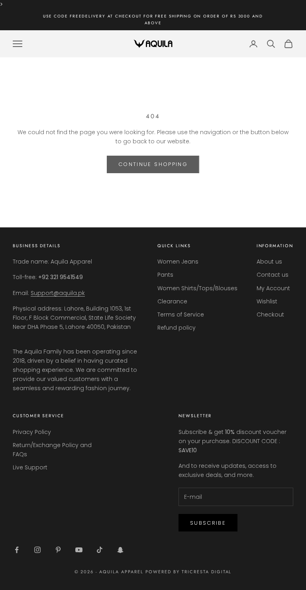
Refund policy (176, 328)
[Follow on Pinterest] (58, 550)
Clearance (172, 301)
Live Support (30, 467)
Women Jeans (177, 262)
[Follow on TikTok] (100, 550)
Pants (165, 275)
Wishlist (267, 301)
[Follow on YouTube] (79, 550)
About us (269, 262)
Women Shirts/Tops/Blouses (197, 288)
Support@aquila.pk (58, 293)
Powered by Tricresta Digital (188, 572)
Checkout (270, 314)
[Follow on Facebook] (17, 550)
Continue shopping (153, 164)
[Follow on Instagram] (37, 550)
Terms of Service (180, 314)
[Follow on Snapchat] (120, 550)
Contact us (272, 275)
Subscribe (208, 523)
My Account (273, 288)
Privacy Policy (32, 432)
